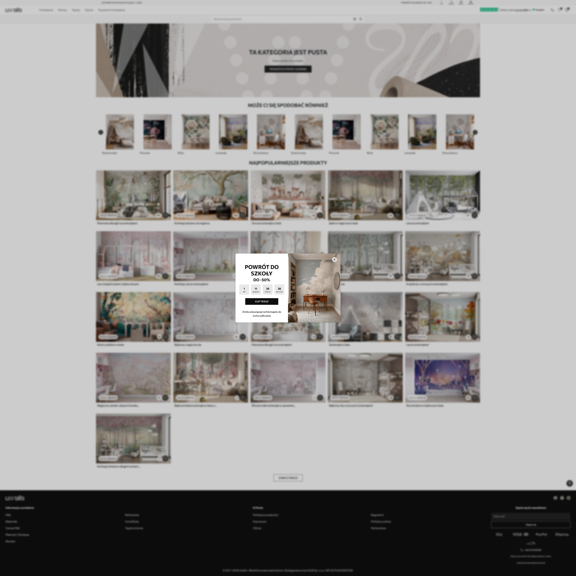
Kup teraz (261, 301)
